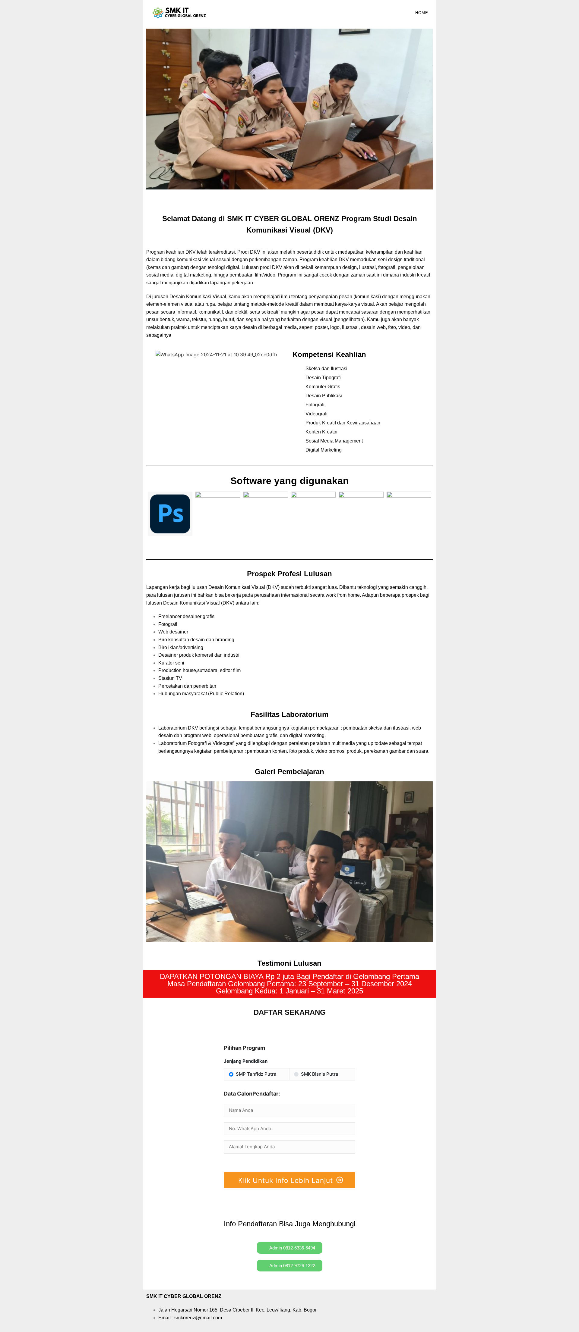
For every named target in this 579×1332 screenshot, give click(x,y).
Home (421, 13)
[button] (152, 110)
